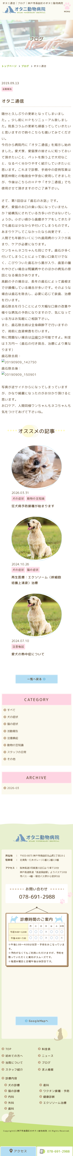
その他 (11, 759)
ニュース (47, 1056)
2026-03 (13, 788)
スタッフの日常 (16, 752)
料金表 (46, 1049)
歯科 (11, 1108)
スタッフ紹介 (14, 1069)
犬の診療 (14, 1085)
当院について (14, 1062)
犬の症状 (12, 717)
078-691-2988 (58, 1151)
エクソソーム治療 (54, 1102)
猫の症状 (12, 724)
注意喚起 (12, 738)
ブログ (25, 66)
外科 (11, 1102)
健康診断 (49, 1097)
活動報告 (12, 731)
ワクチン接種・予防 (56, 1091)
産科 (46, 1085)
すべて (11, 710)
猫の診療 (14, 1091)
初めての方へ (14, 1056)
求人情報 (47, 1069)
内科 (11, 1097)
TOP (8, 1049)
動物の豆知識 (15, 745)
